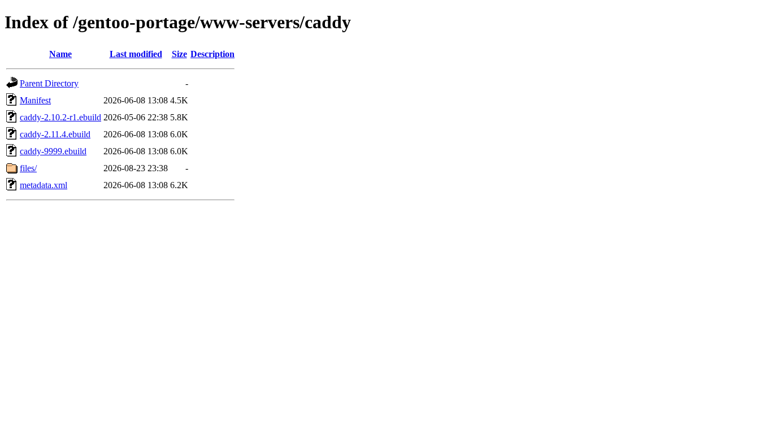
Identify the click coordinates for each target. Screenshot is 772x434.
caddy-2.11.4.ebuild (55, 134)
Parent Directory (49, 83)
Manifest (35, 100)
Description (212, 54)
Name (60, 54)
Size (179, 54)
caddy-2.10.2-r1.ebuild (60, 117)
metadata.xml (43, 185)
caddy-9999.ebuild (53, 151)
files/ (28, 168)
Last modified (136, 54)
